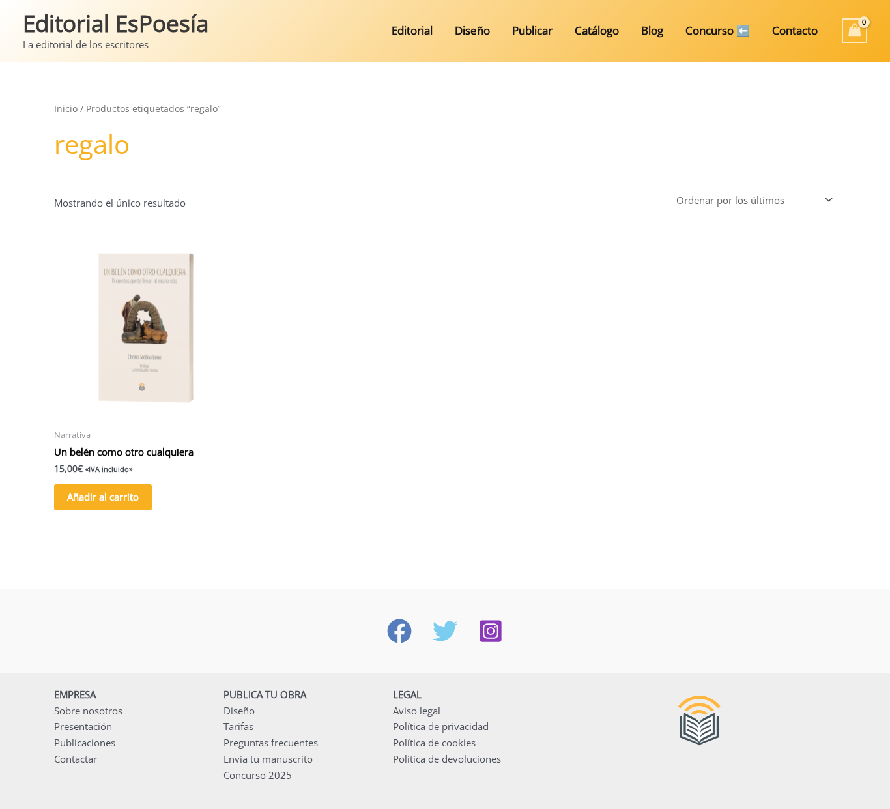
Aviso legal (416, 710)
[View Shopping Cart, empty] (855, 30)
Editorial (412, 30)
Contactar (75, 758)
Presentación (83, 726)
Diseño (472, 30)
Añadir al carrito (103, 496)
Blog (652, 30)
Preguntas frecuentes (270, 742)
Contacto (795, 30)
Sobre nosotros (88, 710)
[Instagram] (490, 631)
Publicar (532, 30)
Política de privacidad (441, 726)
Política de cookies (434, 742)
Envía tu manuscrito (268, 758)
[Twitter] (445, 631)
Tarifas (238, 726)
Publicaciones (84, 742)
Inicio (66, 108)
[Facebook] (399, 631)
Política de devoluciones (447, 758)
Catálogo (597, 30)
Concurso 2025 (257, 775)
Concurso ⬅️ (717, 30)
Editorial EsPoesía (115, 23)
